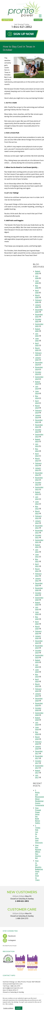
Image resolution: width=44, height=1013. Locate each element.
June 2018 (37, 728)
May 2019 (37, 675)
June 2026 (37, 282)
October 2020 (38, 594)
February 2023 (38, 464)
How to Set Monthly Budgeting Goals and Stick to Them (39, 870)
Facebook (11, 936)
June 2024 (37, 392)
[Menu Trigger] (40, 16)
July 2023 (37, 445)
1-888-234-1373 (22, 918)
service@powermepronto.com (13, 988)
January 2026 (38, 306)
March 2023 (37, 459)
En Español (38, 20)
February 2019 (38, 690)
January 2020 (38, 637)
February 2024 (38, 411)
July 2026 (37, 277)
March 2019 (37, 685)
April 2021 (37, 565)
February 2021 (38, 575)
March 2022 (37, 512)
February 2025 (38, 354)
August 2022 (37, 493)
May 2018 (37, 733)
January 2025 (38, 359)
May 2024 (37, 397)
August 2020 (37, 603)
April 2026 (37, 291)
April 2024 (37, 402)
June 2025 (37, 339)
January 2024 (38, 416)
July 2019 (37, 666)
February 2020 (38, 632)
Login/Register (7, 20)
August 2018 (37, 719)
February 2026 (38, 301)
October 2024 (38, 373)
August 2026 (37, 272)
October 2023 (38, 431)
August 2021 (37, 546)
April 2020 (37, 623)
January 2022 (38, 522)
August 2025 (37, 330)
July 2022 (37, 498)
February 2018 (38, 743)
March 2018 (37, 738)
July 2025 (37, 335)
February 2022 (38, 517)
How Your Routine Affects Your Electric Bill (38, 851)
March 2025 (37, 349)
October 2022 (38, 483)
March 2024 (37, 407)
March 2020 (37, 627)
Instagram (12, 940)
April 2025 (37, 344)
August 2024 (37, 383)
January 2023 (38, 469)
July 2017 (37, 776)
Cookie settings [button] (8, 1008)
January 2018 (38, 747)
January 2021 (38, 579)
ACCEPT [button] (18, 1008)
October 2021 (38, 536)
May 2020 (37, 618)
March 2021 (37, 570)
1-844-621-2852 (22, 26)
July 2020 (37, 608)
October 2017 (38, 762)
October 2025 (38, 320)
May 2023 (37, 450)
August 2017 (37, 771)
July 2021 (37, 551)
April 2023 (37, 455)
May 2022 (37, 507)
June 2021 (37, 555)
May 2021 (37, 560)
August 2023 (37, 440)
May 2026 (37, 287)
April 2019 (37, 680)
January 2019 (38, 695)
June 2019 (37, 671)
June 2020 (37, 613)
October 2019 (38, 651)
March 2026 (37, 296)
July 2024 (37, 387)
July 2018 (37, 723)
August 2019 (37, 661)
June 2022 (37, 503)
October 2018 (38, 709)
